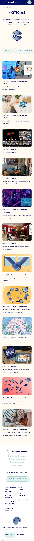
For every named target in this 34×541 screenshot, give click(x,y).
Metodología (23, 500)
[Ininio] (11, 2)
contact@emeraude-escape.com (17, 473)
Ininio (3, 7)
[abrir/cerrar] (29, 2)
